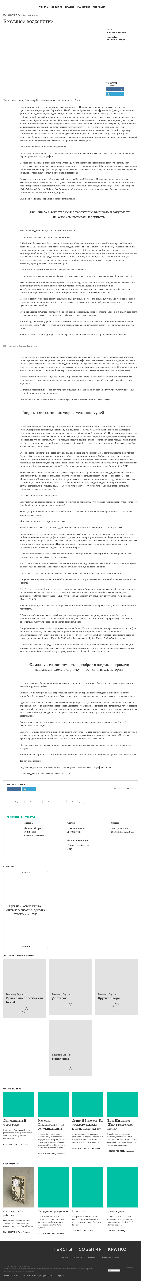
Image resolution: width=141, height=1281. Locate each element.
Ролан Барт (76, 802)
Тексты (43, 7)
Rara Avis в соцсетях (110, 1257)
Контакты (78, 1257)
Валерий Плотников (56, 802)
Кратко (70, 7)
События (57, 7)
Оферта (60, 1275)
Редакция (99, 7)
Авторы (64, 1257)
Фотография (34, 802)
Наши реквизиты (11, 1275)
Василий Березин (15, 802)
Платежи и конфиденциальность (38, 1275)
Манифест (83, 7)
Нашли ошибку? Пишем (124, 789)
